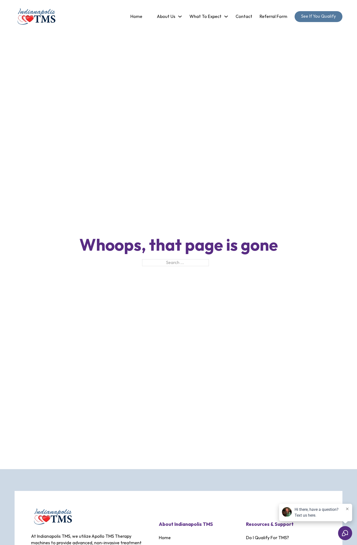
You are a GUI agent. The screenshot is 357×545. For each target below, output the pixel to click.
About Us (166, 16)
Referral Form (273, 16)
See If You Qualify (318, 16)
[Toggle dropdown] (180, 16)
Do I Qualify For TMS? (267, 538)
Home (136, 16)
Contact (244, 16)
